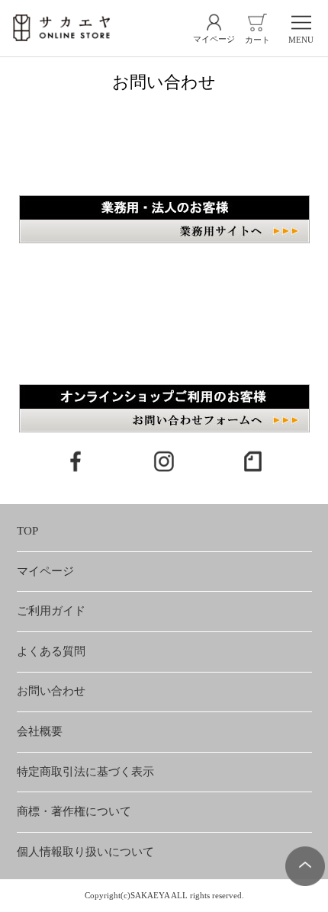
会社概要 (40, 731)
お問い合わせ (51, 691)
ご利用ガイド (51, 611)
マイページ (45, 571)
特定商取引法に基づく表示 (85, 772)
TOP (27, 531)
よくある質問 (51, 651)
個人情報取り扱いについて (85, 852)
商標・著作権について (74, 811)
